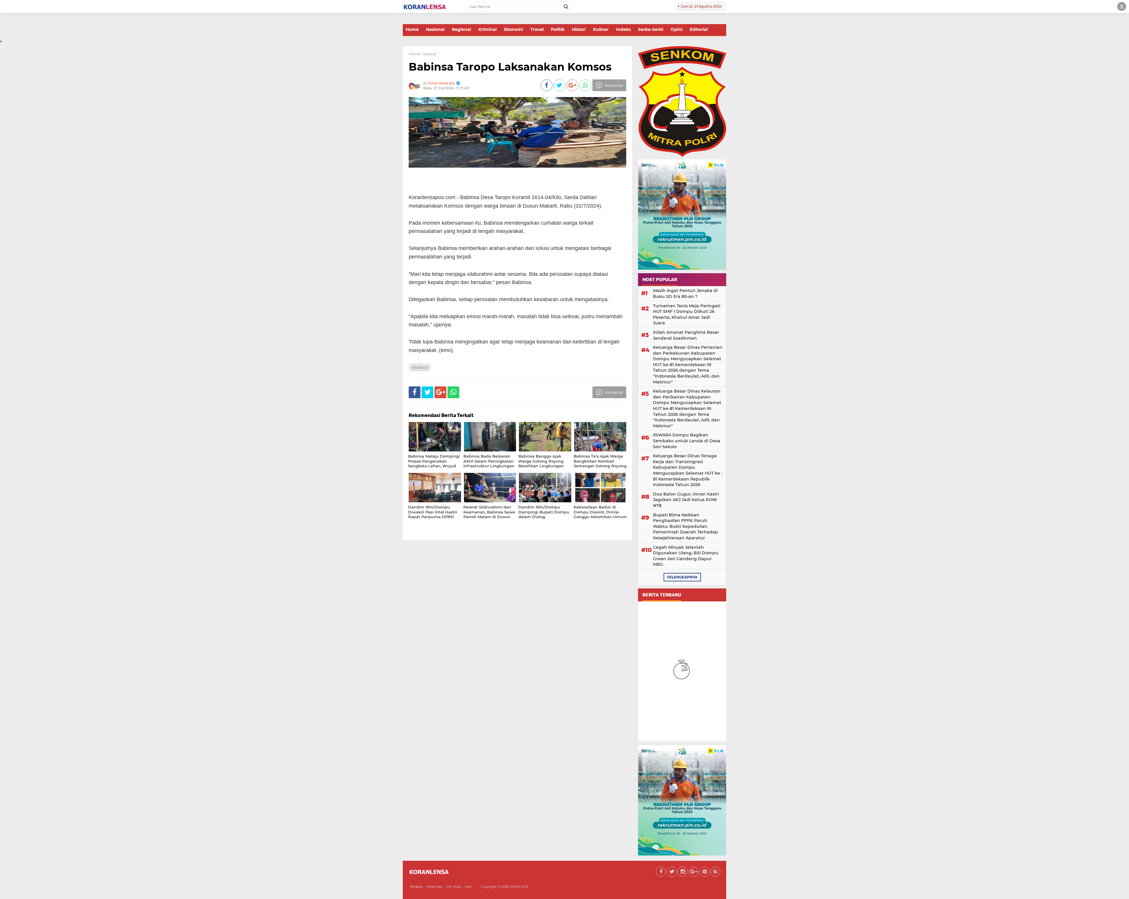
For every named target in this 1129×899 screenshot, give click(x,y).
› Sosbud (428, 54)
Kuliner (601, 29)
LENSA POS (519, 887)
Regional (461, 29)
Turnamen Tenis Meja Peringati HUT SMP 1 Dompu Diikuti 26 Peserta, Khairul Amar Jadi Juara (686, 314)
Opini (676, 29)
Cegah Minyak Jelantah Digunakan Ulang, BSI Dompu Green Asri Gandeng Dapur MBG (685, 556)
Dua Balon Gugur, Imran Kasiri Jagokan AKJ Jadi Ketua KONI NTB (686, 499)
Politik (557, 29)
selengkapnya (682, 577)
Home (412, 29)
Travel (537, 29)
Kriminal (487, 29)
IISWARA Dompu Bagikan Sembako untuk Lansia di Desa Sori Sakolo (686, 440)
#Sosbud (419, 367)
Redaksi (416, 887)
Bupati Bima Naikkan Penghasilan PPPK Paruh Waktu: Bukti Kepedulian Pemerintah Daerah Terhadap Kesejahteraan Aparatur (685, 526)
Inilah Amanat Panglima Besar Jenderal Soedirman (686, 335)
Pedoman (434, 887)
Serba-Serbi (650, 29)
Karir (468, 887)
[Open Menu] (1121, 6)
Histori (579, 29)
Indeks (623, 29)
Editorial (699, 29)
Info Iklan (453, 887)
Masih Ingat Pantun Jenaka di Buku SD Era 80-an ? (685, 293)
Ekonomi (513, 29)
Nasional (435, 29)
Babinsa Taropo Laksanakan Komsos (510, 66)
